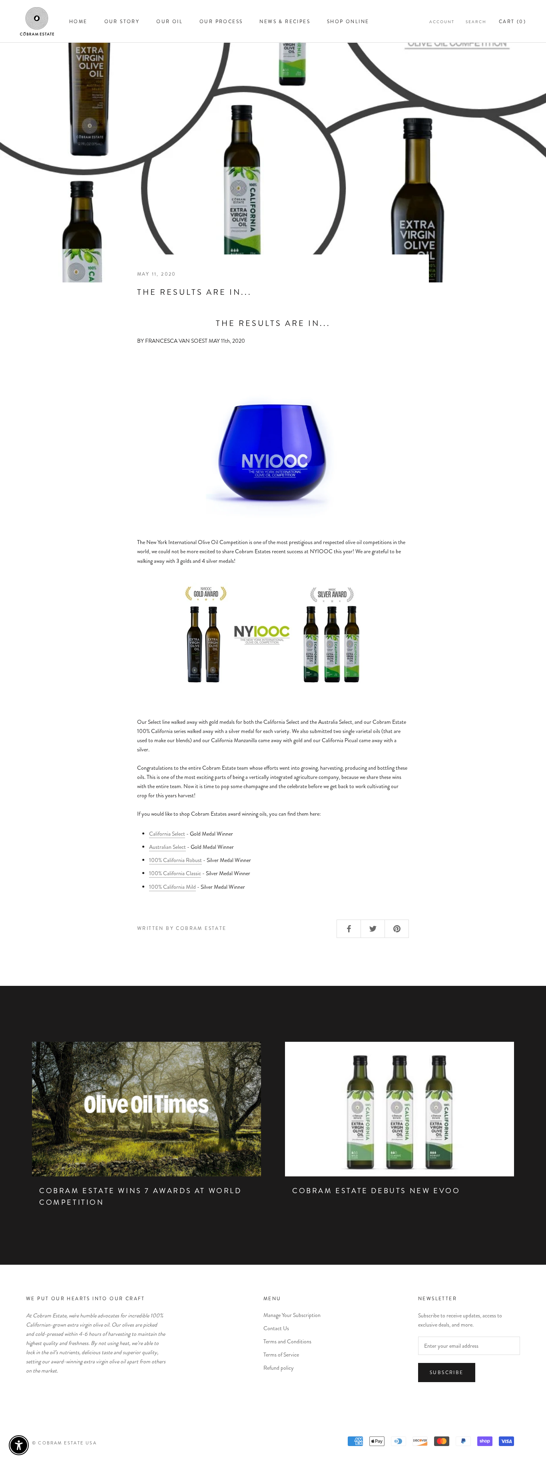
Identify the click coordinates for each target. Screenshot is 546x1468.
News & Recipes (284, 21)
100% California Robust (175, 860)
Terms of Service (281, 1355)
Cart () (512, 21)
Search (476, 22)
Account (441, 22)
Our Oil (169, 21)
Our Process (221, 21)
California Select (167, 834)
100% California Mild (172, 887)
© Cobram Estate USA (64, 1443)
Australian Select (167, 847)
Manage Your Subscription (292, 1315)
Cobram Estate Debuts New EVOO (376, 1191)
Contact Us (276, 1328)
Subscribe (447, 1372)
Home (78, 21)
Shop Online (348, 21)
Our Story (122, 21)
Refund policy (278, 1368)
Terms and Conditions (287, 1341)
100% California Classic (175, 873)
